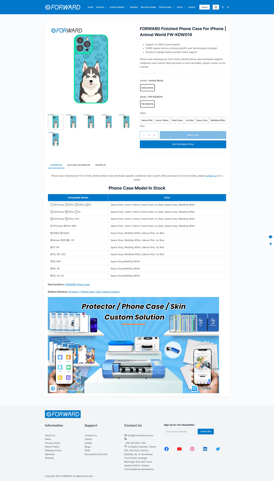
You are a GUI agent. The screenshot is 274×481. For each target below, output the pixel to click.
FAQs (87, 450)
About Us (50, 435)
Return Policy (52, 446)
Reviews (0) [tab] (100, 165)
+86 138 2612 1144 (135, 443)
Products (100, 7)
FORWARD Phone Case (77, 284)
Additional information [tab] (78, 165)
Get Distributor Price (183, 144)
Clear (142, 126)
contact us (211, 175)
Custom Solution (117, 7)
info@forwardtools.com (140, 435)
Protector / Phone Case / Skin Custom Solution (94, 291)
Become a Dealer (148, 7)
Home (90, 7)
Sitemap (49, 457)
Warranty (50, 454)
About (180, 7)
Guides (88, 443)
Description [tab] (56, 165)
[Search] (223, 7)
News (48, 439)
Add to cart (193, 135)
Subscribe (206, 431)
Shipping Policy (53, 450)
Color (143, 113)
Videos (88, 439)
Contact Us (91, 435)
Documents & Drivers (96, 454)
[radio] (147, 88)
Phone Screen (165, 7)
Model (143, 96)
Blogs (88, 446)
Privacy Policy (52, 443)
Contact (191, 7)
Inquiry (205, 7)
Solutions (134, 7)
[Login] (228, 7)
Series (143, 80)
